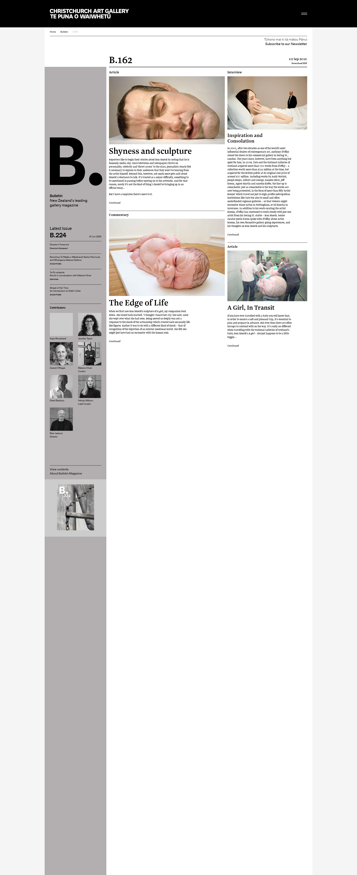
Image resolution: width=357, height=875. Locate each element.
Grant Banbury (57, 400)
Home (53, 31)
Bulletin (64, 31)
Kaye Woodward (58, 338)
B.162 (75, 31)
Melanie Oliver (85, 369)
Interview (234, 72)
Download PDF (299, 63)
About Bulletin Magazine (66, 473)
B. (58, 147)
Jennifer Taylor (85, 338)
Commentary (119, 215)
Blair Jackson (56, 435)
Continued (114, 202)
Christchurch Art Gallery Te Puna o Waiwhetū (89, 14)
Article (114, 72)
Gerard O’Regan (57, 367)
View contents (59, 469)
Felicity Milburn (85, 402)
